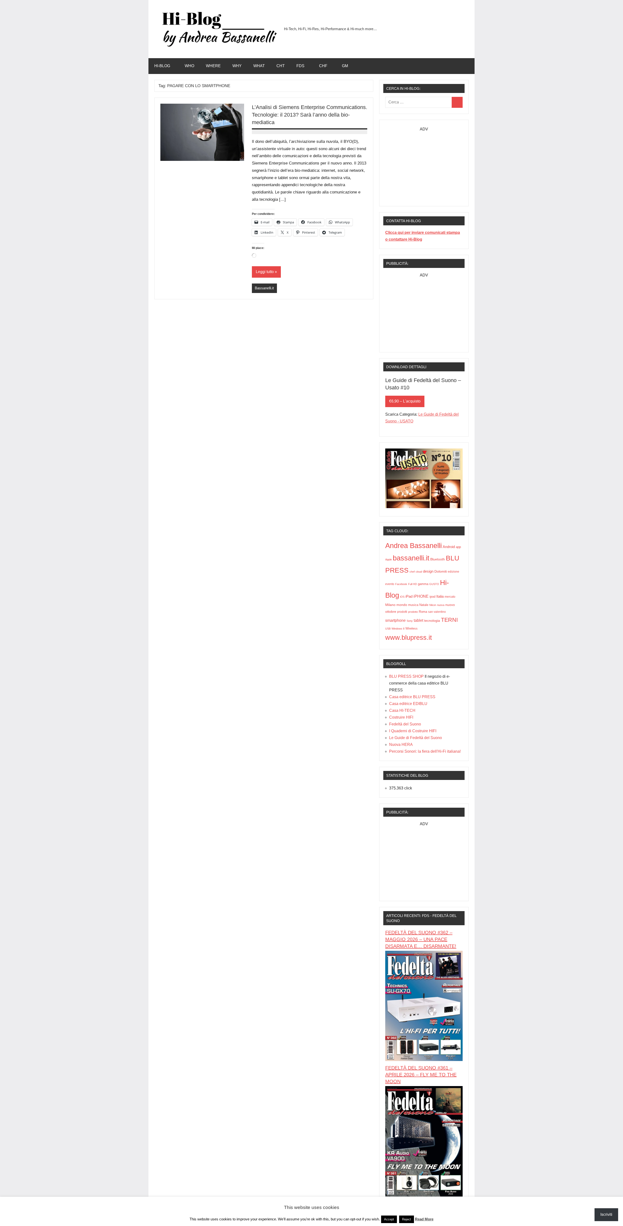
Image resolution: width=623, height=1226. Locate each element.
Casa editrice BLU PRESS (412, 697)
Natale (423, 605)
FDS (300, 66)
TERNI (449, 620)
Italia (440, 596)
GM (345, 66)
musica (413, 605)
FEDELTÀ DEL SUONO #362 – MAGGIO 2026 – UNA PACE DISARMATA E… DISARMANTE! (420, 939)
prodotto (413, 611)
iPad (408, 596)
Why (237, 66)
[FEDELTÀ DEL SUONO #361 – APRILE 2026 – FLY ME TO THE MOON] (424, 1195)
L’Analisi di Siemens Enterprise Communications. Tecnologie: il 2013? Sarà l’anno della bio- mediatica (309, 114)
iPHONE (421, 596)
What (259, 66)
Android (449, 547)
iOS (402, 596)
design (428, 571)
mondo (401, 605)
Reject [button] (406, 1219)
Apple (388, 559)
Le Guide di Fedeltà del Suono (415, 738)
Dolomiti (440, 571)
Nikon (432, 605)
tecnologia (432, 620)
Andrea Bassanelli (413, 545)
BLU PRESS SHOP (406, 676)
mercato (450, 596)
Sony (410, 620)
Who (189, 66)
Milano (390, 605)
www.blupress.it (408, 637)
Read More (424, 1219)
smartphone (395, 620)
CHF (323, 66)
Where (213, 66)
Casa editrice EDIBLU (408, 704)
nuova (440, 605)
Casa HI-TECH (402, 710)
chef (412, 571)
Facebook (401, 584)
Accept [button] (389, 1219)
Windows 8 (398, 628)
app (458, 547)
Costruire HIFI (401, 717)
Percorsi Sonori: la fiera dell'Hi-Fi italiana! (425, 751)
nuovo (450, 605)
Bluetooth (437, 559)
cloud (419, 571)
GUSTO (434, 584)
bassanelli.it (411, 558)
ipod (432, 596)
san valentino (437, 611)
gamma (423, 584)
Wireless (411, 628)
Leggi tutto (265, 272)
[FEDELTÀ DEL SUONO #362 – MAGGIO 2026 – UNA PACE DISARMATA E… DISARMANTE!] (424, 1060)
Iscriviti (606, 1214)
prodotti (402, 611)
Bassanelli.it (264, 288)
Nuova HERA (401, 744)
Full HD (412, 584)
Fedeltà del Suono (405, 724)
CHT (280, 66)
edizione (453, 571)
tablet (418, 620)
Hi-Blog (162, 66)
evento (389, 584)
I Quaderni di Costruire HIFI (412, 731)
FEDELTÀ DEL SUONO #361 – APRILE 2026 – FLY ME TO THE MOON (421, 1074)
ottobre (390, 611)
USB (388, 628)
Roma (423, 611)
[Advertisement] (424, 163)
